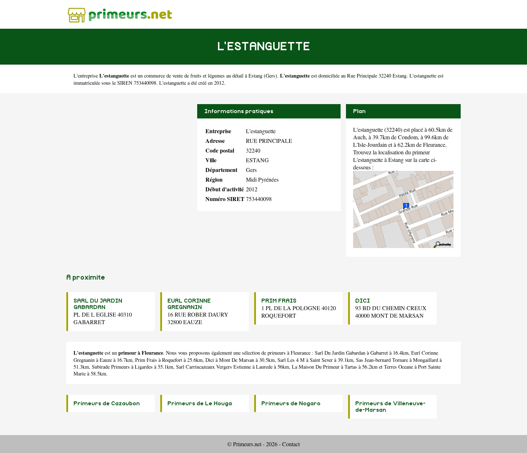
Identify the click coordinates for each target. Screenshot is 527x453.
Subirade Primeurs (111, 366)
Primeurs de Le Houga (199, 403)
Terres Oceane (398, 366)
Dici (209, 359)
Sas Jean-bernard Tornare (382, 359)
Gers (270, 75)
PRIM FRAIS (278, 301)
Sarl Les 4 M (291, 359)
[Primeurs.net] (120, 14)
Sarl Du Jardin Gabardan (340, 352)
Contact (291, 444)
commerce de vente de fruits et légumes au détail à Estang (203, 75)
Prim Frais (146, 359)
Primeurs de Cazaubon (106, 403)
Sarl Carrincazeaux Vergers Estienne (213, 366)
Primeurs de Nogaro (291, 403)
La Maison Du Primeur (316, 366)
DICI (362, 301)
